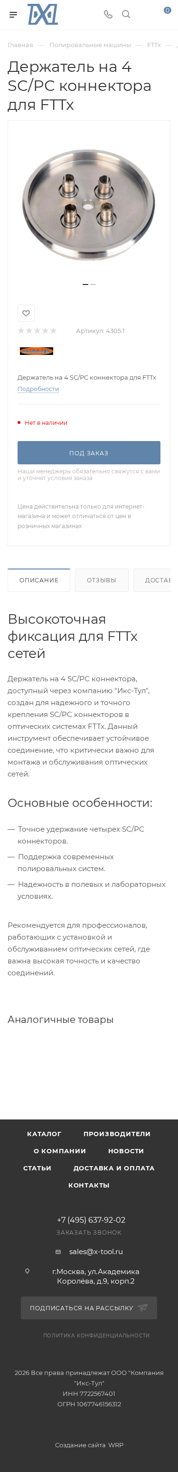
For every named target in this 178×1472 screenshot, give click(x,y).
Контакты (89, 1185)
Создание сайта (80, 1445)
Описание (38, 580)
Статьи (37, 1168)
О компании (60, 1151)
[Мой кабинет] (144, 15)
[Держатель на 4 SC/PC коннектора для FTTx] (89, 205)
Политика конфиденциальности (96, 1336)
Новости (126, 1151)
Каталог (44, 1134)
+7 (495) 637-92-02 (91, 1220)
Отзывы (102, 580)
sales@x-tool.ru (96, 1251)
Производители (117, 1134)
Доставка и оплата (114, 1168)
